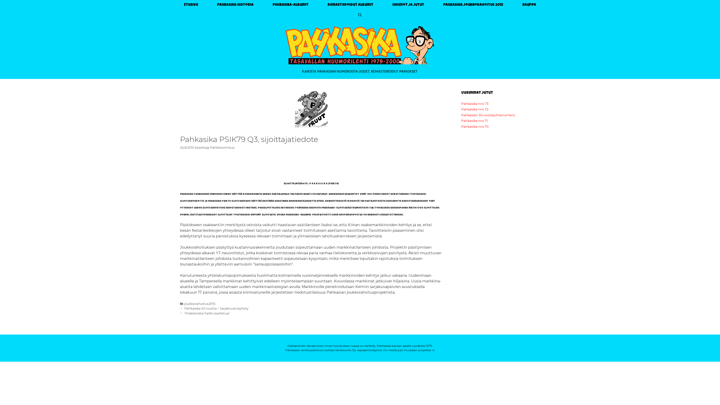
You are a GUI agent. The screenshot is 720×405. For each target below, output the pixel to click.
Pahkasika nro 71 (474, 121)
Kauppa (529, 5)
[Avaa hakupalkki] (360, 15)
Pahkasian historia (235, 5)
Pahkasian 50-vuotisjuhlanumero (488, 115)
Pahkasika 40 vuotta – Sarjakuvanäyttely (216, 308)
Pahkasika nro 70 (475, 126)
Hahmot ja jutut (408, 5)
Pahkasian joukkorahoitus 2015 (473, 5)
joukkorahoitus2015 (199, 304)
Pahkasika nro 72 (474, 109)
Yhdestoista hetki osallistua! (207, 313)
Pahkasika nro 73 (474, 104)
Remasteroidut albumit (350, 5)
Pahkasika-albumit (290, 5)
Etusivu (191, 5)
